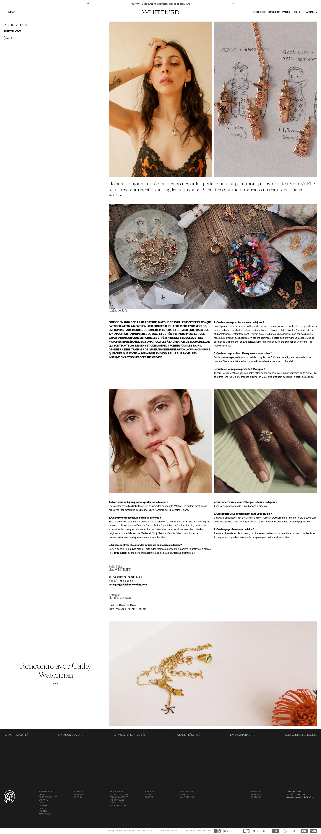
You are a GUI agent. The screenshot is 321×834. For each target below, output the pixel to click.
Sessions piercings (119, 794)
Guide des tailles (118, 806)
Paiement (78, 792)
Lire (55, 684)
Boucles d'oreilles (48, 797)
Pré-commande (117, 800)
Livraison (78, 794)
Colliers (43, 806)
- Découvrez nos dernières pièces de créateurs (160, 4)
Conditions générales (169, 831)
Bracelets (44, 803)
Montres (43, 811)
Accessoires (45, 814)
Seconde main (116, 792)
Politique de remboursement (198, 831)
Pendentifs (44, 808)
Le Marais (184, 794)
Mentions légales (146, 831)
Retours (78, 797)
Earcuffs (43, 800)
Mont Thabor (186, 792)
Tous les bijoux (46, 792)
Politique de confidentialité (120, 831)
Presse (148, 794)
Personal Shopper (119, 797)
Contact (149, 797)
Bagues (42, 794)
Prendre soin (116, 803)
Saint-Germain (187, 797)
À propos (149, 792)
